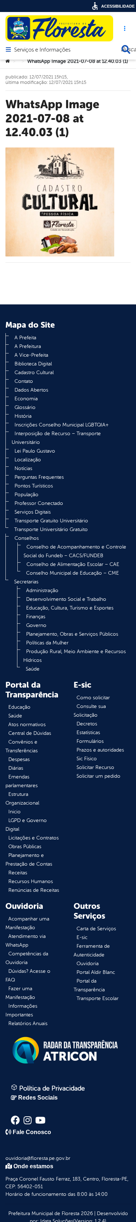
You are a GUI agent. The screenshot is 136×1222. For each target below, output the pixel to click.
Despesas (19, 759)
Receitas (17, 872)
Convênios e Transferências (21, 746)
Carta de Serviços (96, 928)
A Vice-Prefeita (31, 355)
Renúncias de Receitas (33, 890)
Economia (26, 398)
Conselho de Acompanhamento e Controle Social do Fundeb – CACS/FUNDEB (75, 551)
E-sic (82, 937)
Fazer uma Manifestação (20, 993)
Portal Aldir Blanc (96, 972)
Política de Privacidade (51, 1088)
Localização (28, 459)
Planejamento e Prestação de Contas (28, 860)
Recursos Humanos (30, 881)
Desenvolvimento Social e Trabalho (66, 599)
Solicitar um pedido (98, 776)
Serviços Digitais (33, 512)
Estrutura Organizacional (22, 799)
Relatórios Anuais (28, 1023)
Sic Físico (87, 758)
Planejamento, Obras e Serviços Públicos (72, 634)
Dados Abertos (31, 390)
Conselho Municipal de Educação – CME (72, 573)
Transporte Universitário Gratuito (51, 529)
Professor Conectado (39, 503)
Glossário (25, 407)
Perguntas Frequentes (39, 477)
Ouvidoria (88, 963)
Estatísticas (88, 732)
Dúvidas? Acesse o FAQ (27, 975)
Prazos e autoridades (100, 750)
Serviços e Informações (42, 50)
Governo (36, 625)
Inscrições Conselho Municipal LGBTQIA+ (61, 425)
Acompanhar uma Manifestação (27, 923)
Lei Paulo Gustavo (35, 451)
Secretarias (26, 581)
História (23, 416)
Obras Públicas (24, 846)
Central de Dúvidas (29, 733)
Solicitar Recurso (95, 767)
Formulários (90, 741)
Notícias (23, 468)
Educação (19, 707)
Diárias (15, 768)
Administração (42, 590)
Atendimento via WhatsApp (25, 941)
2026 (86, 1213)
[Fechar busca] (126, 49)
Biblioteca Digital (33, 364)
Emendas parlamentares (21, 781)
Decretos (87, 724)
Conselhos (27, 538)
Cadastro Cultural (34, 372)
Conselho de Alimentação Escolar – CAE (72, 564)
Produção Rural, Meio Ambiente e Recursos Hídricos (74, 656)
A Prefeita (25, 337)
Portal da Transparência (89, 985)
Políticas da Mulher (47, 643)
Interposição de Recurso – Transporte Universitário (56, 438)
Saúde (33, 669)
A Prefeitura (28, 346)
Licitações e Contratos (33, 838)
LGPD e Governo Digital (26, 825)
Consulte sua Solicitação (90, 711)
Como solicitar (93, 697)
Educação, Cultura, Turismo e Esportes (70, 608)
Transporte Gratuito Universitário (51, 520)
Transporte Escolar (98, 998)
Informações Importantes (21, 1010)
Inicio (14, 811)
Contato (24, 381)
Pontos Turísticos (34, 486)
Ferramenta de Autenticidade (92, 950)
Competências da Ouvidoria (26, 958)
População (26, 494)
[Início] (7, 61)
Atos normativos (27, 724)
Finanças (35, 616)
